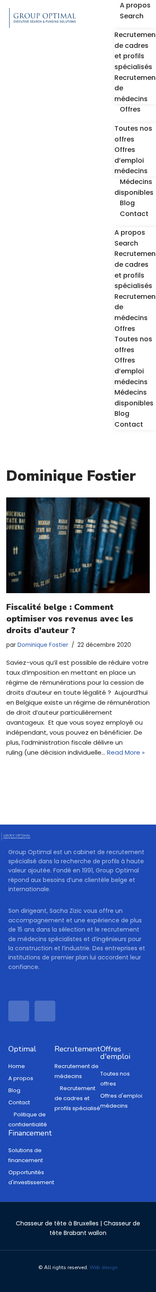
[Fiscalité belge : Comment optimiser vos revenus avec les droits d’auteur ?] (78, 545)
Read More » (126, 752)
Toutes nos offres (133, 134)
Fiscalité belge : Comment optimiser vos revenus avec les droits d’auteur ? (69, 618)
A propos (135, 5)
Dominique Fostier (42, 645)
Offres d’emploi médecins (131, 160)
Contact (134, 214)
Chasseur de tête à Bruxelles (57, 1223)
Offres (130, 109)
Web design (103, 1267)
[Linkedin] (18, 1011)
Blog (127, 203)
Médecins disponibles (134, 398)
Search (132, 16)
